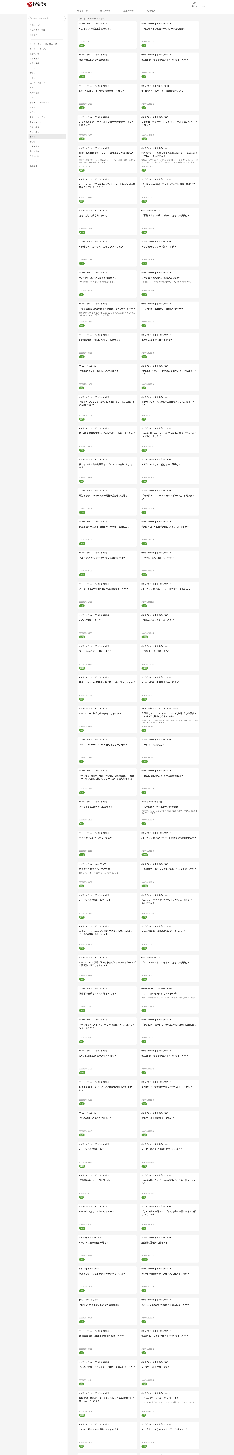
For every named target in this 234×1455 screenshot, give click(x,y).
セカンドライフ (100, 864)
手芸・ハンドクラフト (39, 103)
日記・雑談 (34, 156)
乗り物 (32, 142)
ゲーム (143, 210)
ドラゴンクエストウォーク (168, 708)
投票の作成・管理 (37, 30)
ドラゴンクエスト (94, 1237)
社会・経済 (34, 59)
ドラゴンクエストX (101, 24)
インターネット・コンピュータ (43, 44)
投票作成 (194, 6)
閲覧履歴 (33, 35)
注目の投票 (105, 11)
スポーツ (33, 107)
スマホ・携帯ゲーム (148, 708)
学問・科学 (34, 151)
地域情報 (33, 166)
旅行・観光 (34, 93)
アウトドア (34, 112)
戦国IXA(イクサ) (163, 86)
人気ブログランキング (36, 4)
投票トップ (82, 11)
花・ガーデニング (37, 83)
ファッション (35, 122)
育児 (32, 88)
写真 (32, 98)
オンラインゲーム (85, 24)
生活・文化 (34, 54)
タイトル (82, 1237)
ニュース (33, 161)
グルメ (32, 73)
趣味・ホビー (35, 132)
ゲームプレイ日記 (155, 802)
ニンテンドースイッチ (163, 988)
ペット (32, 68)
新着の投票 (128, 11)
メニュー (203, 6)
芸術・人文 (34, 146)
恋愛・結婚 (34, 127)
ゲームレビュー (154, 210)
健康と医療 (34, 63)
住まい (32, 78)
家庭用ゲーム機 (147, 988)
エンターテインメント (39, 49)
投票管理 (151, 11)
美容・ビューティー (38, 117)
